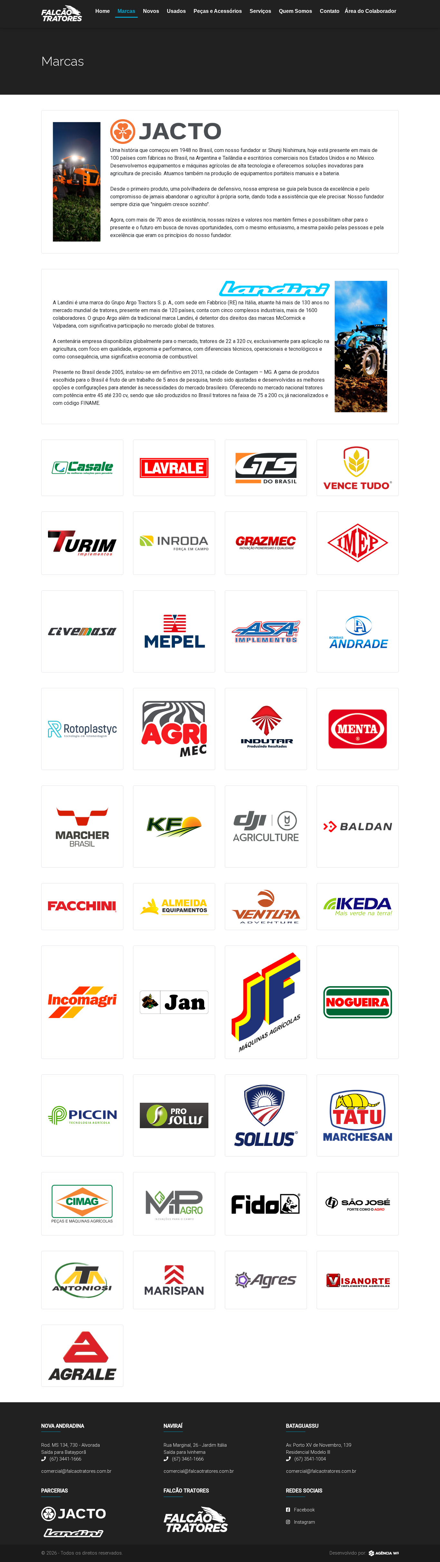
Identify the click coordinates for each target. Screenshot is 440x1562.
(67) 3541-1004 (309, 1459)
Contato (330, 11)
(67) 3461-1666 (187, 1459)
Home (102, 11)
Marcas (126, 11)
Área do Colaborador (370, 11)
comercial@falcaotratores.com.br (76, 1471)
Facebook (304, 1510)
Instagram (304, 1522)
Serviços (260, 11)
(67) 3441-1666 (64, 1459)
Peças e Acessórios (218, 11)
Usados (176, 11)
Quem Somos (295, 11)
